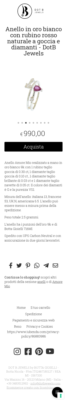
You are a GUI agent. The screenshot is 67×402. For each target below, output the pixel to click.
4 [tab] (29, 122)
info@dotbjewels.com (45, 383)
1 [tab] (18, 122)
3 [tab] (26, 122)
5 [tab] (33, 122)
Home (21, 307)
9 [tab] (48, 122)
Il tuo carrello (40, 307)
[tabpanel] (33, 90)
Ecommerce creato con (33, 387)
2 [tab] (22, 122)
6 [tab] (37, 122)
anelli (41, 282)
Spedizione (33, 314)
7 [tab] (41, 122)
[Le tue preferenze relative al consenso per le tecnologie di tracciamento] (60, 395)
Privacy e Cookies (39, 326)
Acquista (33, 146)
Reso (17, 326)
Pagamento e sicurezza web (34, 320)
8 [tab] (44, 122)
